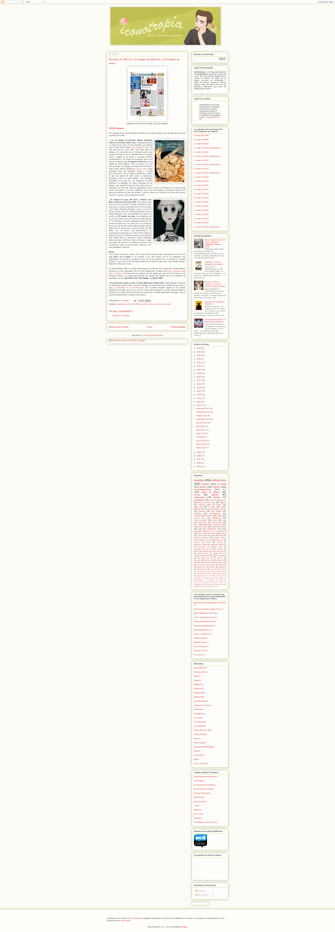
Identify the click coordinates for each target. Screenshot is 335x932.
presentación (201, 569)
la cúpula (221, 484)
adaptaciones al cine (125, 304)
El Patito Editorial (201, 701)
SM (200, 529)
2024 (199, 355)
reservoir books (200, 527)
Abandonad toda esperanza (205, 776)
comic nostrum (200, 520)
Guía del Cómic (200, 801)
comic (214, 520)
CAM (222, 569)
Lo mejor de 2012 (201, 160)
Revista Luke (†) (201, 650)
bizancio (197, 560)
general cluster (218, 582)
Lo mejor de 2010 (201, 144)
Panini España (200, 743)
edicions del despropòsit (206, 533)
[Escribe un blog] (142, 300)
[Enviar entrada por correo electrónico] (135, 301)
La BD (196, 806)
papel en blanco (210, 492)
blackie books (202, 553)
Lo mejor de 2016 (201, 185)
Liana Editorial (200, 726)
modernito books (199, 584)
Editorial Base (199, 693)
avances (220, 558)
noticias (151, 304)
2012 (199, 398)
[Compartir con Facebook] (147, 300)
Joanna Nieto (125, 921)
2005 (199, 466)
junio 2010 (200, 430)
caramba (197, 513)
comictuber (211, 580)
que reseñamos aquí (140, 147)
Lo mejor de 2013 (201, 169)
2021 (199, 366)
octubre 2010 (202, 416)
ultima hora (166, 304)
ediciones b (198, 545)
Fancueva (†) (199, 655)
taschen (207, 576)
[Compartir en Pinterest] (149, 300)
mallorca (202, 505)
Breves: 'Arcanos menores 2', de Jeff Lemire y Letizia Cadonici (215, 284)
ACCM (224, 576)
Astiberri (197, 676)
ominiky (210, 584)
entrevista (199, 573)
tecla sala (207, 522)
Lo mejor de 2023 (201, 214)
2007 (199, 459)
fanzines (207, 560)
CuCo (199, 558)
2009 (199, 452)
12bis (224, 545)
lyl (212, 556)
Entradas (201, 891)
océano (200, 536)
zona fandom (221, 556)
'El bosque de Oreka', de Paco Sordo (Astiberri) (215, 320)
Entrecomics (199, 797)
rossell (223, 562)
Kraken (208, 542)
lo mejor (211, 507)
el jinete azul (201, 567)
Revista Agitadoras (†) (203, 630)
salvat (219, 516)
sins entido (216, 511)
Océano (197, 738)
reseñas (158, 304)
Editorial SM (199, 697)
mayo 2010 (201, 433)
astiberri (206, 484)
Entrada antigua (178, 327)
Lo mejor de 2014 (201, 177)
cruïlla (221, 580)
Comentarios (202, 895)
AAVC (196, 551)
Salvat (196, 759)
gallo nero (198, 507)
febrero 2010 (201, 444)
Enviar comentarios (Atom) (153, 335)
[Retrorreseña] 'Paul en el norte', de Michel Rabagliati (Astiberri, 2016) (215, 243)
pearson (223, 573)
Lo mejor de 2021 (201, 206)
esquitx (212, 567)
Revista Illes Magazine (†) (204, 626)
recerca (217, 584)
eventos (213, 500)
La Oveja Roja (200, 722)
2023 (199, 359)
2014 (199, 391)
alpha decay (210, 578)
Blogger (184, 927)
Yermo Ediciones (201, 763)
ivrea (206, 556)
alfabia (202, 571)
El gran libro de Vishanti (204, 789)
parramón (214, 562)
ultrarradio (216, 576)
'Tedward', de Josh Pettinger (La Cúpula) (214, 263)
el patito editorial (221, 571)
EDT (196, 524)
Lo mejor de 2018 (201, 194)
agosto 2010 (201, 423)
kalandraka (211, 529)
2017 (199, 380)
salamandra (199, 497)
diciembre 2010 (203, 408)
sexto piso (207, 540)
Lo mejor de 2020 (201, 202)
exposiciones (221, 551)
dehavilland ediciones (212, 524)
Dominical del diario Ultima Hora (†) (208, 609)
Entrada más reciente (119, 327)
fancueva (209, 516)
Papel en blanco (200, 638)
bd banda (220, 578)
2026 (199, 348)
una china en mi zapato (206, 565)
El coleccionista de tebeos (204, 785)
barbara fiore (216, 547)
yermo (216, 545)
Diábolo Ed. (198, 684)
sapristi (215, 495)
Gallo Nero (198, 709)
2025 (199, 352)
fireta (207, 549)
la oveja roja (209, 573)
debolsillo (218, 536)
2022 (199, 363)
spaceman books (219, 527)
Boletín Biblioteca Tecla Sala (205, 613)
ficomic (208, 545)
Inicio (149, 327)
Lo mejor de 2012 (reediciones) (207, 164)
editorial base (207, 551)
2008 (199, 456)
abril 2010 (200, 437)
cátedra (216, 553)
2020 (199, 370)
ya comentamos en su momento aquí (128, 288)
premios (197, 542)
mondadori (199, 500)
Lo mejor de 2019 (201, 198)
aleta (224, 531)
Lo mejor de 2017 (201, 189)
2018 (199, 377)
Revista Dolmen (200, 642)
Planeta (197, 751)
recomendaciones (202, 489)
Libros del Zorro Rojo (202, 730)
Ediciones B (199, 688)
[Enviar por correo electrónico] (139, 300)
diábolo (216, 497)
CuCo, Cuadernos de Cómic (205, 617)
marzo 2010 (201, 441)
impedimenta (215, 513)
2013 (199, 395)
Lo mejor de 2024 (201, 218)
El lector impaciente (202, 793)
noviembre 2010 (203, 412)
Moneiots (198, 810)
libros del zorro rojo (206, 502)
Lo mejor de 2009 (201, 139)
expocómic (222, 567)
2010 (199, 405)
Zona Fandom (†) (201, 646)
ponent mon (199, 518)
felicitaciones (218, 560)
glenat (145, 304)
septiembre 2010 (203, 419)
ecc (224, 489)
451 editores (218, 549)
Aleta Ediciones (200, 668)
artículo (219, 542)
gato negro (206, 582)
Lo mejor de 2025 (201, 223)
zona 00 (213, 569)
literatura (197, 562)
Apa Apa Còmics (201, 672)
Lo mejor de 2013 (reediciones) (207, 173)
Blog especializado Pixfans (205, 621)
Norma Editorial (200, 734)
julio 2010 (200, 426)
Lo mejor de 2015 (201, 181)
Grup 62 (209, 558)
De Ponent (138, 304)
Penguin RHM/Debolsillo (204, 747)
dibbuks (223, 502)
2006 (199, 463)
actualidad (209, 509)
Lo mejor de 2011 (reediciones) (207, 156)
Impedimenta (199, 713)
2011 (199, 402)
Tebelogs (197, 818)
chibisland (222, 565)
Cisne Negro (199, 781)
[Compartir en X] (144, 300)
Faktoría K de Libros (202, 705)
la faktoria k (219, 540)
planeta (216, 487)
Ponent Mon (199, 755)
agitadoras (216, 518)
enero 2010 (201, 448)
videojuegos (206, 586)
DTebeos (199, 578)
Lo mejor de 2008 (201, 135)
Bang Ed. (198, 680)
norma (197, 495)
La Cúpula (198, 718)
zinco (214, 586)
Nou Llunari (198, 814)
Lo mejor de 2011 (201, 152)
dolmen (202, 511)
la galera (223, 533)
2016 (199, 384)
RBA (195, 571)
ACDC (219, 522)
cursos (196, 582)
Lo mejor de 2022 (201, 210)
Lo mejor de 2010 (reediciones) (207, 148)
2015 (199, 387)
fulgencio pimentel (201, 538)
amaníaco (201, 547)
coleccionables (198, 580)
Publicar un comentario (121, 316)
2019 (199, 373)
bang (209, 536)
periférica (199, 576)
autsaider (222, 509)
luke (217, 573)
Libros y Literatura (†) (203, 634)
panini (203, 487)
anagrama (210, 571)
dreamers (197, 549)
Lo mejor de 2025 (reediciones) (207, 227)
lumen (205, 562)
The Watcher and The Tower (205, 822)
